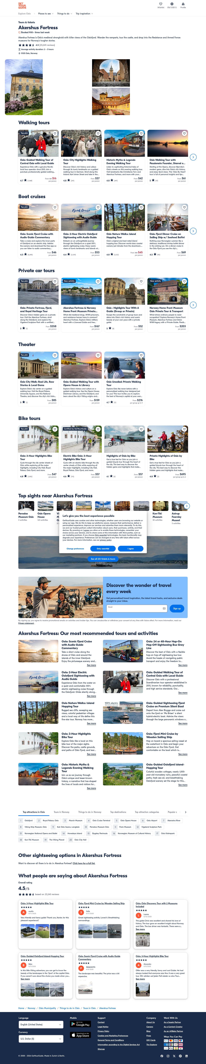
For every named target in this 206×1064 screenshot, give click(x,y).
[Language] (172, 4)
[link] (26, 511)
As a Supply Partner (172, 1022)
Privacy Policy (103, 1031)
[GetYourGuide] (22, 5)
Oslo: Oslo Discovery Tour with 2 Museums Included (156, 905)
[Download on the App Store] (80, 1035)
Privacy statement (26, 623)
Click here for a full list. (84, 863)
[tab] (33, 812)
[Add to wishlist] (54, 133)
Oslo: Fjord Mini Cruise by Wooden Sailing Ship (101, 903)
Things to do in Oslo (70, 1008)
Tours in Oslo (89, 1008)
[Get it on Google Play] (80, 1024)
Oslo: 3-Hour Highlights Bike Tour (37, 903)
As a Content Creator (173, 1027)
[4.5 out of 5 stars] (26, 45)
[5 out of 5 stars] (45, 907)
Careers (149, 1027)
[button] (26, 511)
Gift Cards (150, 1040)
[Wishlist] (160, 4)
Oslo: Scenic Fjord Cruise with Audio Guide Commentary (99, 958)
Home (21, 1008)
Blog (148, 1031)
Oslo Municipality (47, 1008)
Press (148, 1036)
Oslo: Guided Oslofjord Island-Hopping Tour (42, 956)
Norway (31, 1008)
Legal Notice (103, 1027)
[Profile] (183, 4)
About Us (150, 1022)
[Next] (193, 157)
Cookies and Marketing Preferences (113, 1036)
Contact (101, 1022)
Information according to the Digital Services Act (119, 1044)
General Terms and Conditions (111, 1040)
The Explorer (151, 1044)
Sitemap (101, 1049)
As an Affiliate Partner (173, 1031)
